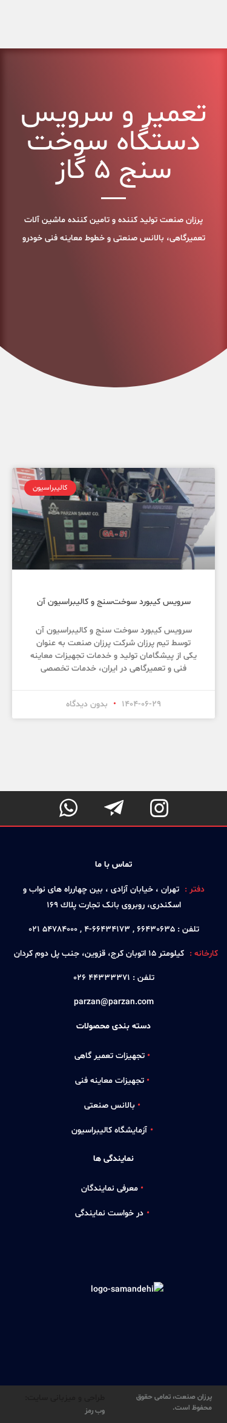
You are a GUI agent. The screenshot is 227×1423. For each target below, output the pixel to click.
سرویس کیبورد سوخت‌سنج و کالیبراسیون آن (114, 602)
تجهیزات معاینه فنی (109, 1080)
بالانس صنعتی (109, 1105)
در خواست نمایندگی (109, 1213)
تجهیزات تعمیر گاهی (109, 1056)
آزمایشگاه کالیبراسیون (109, 1130)
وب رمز (95, 1411)
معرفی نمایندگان (109, 1188)
